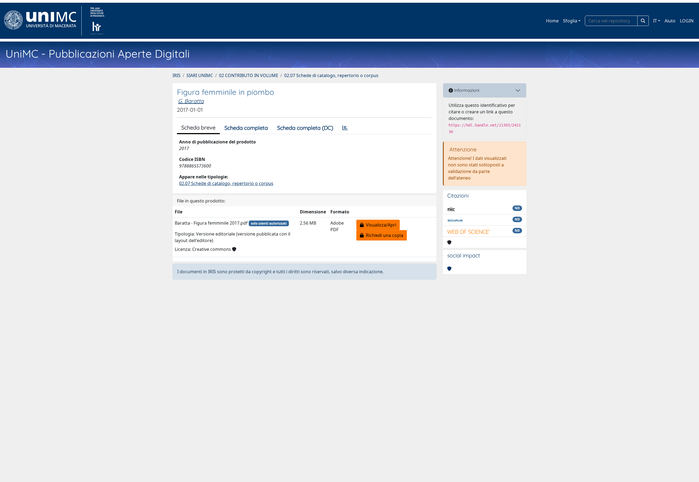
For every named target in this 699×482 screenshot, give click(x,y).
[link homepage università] (97, 21)
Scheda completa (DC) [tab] (305, 127)
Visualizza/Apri (380, 225)
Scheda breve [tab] (198, 127)
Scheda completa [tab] (246, 127)
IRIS (176, 75)
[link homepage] (42, 21)
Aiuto (670, 21)
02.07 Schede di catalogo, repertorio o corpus (331, 75)
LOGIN (687, 21)
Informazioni (466, 90)
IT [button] (655, 21)
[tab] (345, 128)
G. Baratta (191, 101)
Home (552, 21)
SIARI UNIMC (199, 75)
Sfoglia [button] (570, 21)
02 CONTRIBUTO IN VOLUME (248, 75)
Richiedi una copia (383, 235)
